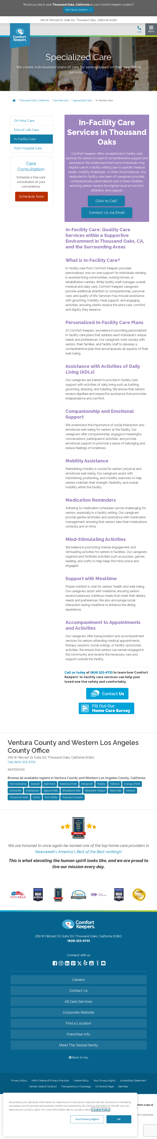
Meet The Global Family (78, 1045)
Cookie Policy (81, 1080)
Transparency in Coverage (76, 1086)
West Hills (115, 790)
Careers (78, 980)
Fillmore (114, 783)
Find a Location (78, 1023)
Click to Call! (106, 201)
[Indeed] (97, 964)
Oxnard (35, 783)
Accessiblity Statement (133, 1080)
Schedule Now (31, 196)
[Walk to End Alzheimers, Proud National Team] (99, 895)
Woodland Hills (71, 790)
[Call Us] (139, 30)
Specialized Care (82, 100)
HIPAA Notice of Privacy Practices (50, 1080)
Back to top (79, 1057)
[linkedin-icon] (67, 963)
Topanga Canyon (72, 797)
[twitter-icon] (79, 964)
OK (119, 1119)
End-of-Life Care (26, 130)
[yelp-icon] (85, 964)
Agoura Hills (50, 790)
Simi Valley (51, 797)
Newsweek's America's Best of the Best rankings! (78, 851)
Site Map (123, 1086)
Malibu (101, 783)
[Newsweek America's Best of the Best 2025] (58, 900)
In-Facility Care (104, 100)
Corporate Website (78, 1012)
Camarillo (15, 790)
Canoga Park (132, 783)
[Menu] (151, 30)
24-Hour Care (24, 120)
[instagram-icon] (61, 963)
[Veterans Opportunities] (18, 899)
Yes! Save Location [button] (76, 9)
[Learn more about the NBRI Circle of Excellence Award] (139, 900)
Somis (36, 797)
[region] (70, 1114)
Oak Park (49, 783)
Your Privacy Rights (104, 1080)
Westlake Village (95, 790)
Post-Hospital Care (28, 148)
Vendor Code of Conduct (43, 1086)
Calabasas (32, 790)
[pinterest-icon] (73, 963)
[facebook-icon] (55, 963)
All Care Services (78, 1001)
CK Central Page (104, 1086)
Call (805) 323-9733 (21, 762)
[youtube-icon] (91, 963)
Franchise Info (78, 1034)
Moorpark (87, 783)
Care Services (61, 100)
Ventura (130, 790)
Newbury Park (68, 783)
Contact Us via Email (107, 213)
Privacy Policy (19, 1080)
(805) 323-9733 (101, 672)
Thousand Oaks (19, 797)
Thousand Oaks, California (34, 100)
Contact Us (78, 991)
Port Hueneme (18, 783)
